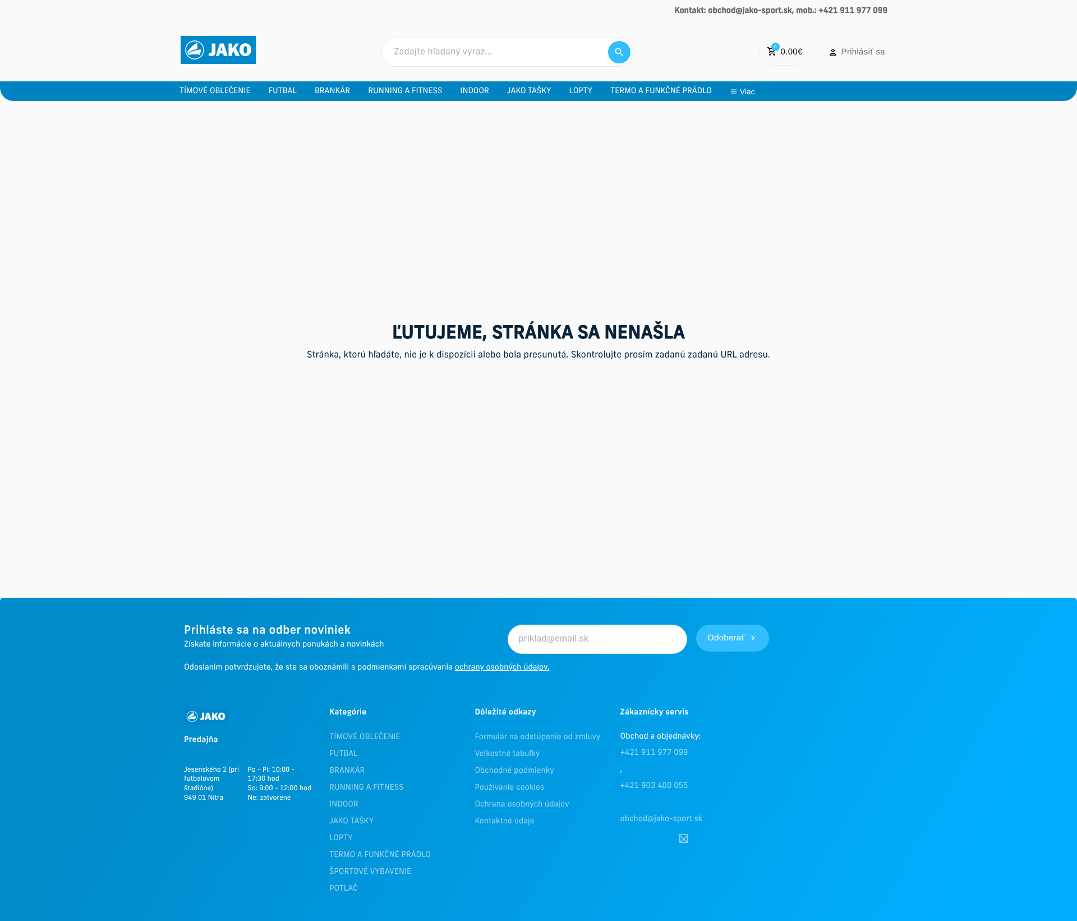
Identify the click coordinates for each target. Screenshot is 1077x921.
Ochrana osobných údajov (522, 804)
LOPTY (341, 838)
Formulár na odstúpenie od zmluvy (537, 737)
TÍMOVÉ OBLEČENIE (364, 737)
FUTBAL (343, 754)
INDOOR (343, 804)
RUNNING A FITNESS (366, 787)
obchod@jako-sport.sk (661, 819)
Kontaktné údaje (504, 821)
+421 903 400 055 (654, 786)
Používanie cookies (509, 787)
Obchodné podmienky (514, 771)
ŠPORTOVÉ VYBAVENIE (370, 872)
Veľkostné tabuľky (507, 754)
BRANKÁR (347, 771)
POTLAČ (343, 889)
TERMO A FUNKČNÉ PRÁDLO (380, 855)
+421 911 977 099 (654, 753)
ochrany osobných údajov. (502, 667)
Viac (747, 91)
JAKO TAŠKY (351, 821)
